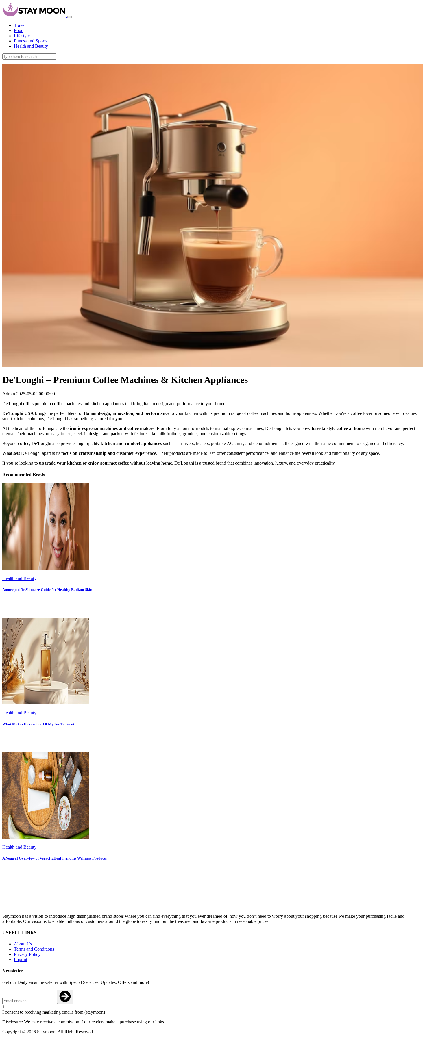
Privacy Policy (27, 954)
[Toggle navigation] (69, 17)
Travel (19, 25)
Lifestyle (22, 35)
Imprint (20, 959)
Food (18, 30)
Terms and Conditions (34, 949)
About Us (23, 943)
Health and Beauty (31, 46)
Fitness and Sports (30, 40)
